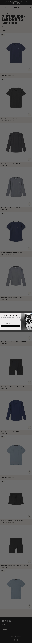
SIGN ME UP (11, 325)
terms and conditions (13, 327)
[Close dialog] (31, 313)
